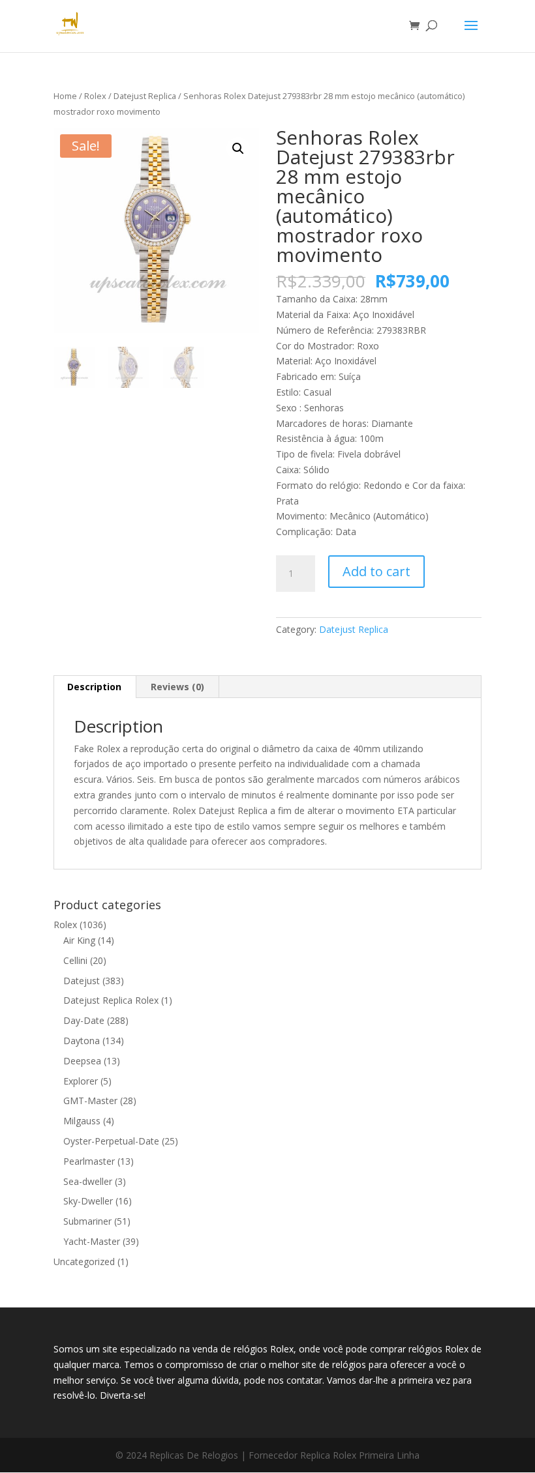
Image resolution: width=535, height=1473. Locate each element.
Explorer (80, 1081)
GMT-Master (90, 1100)
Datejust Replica (145, 96)
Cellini (75, 960)
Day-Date (83, 1020)
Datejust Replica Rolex (111, 1000)
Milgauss (81, 1121)
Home (65, 96)
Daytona (81, 1040)
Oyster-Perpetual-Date (111, 1141)
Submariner (87, 1221)
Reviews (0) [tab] (177, 686)
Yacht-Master (91, 1241)
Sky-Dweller (88, 1201)
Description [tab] (94, 686)
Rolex (95, 96)
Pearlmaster (89, 1161)
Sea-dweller (87, 1181)
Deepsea (82, 1061)
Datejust (81, 980)
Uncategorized (84, 1261)
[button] (238, 148)
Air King (79, 940)
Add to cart (376, 571)
